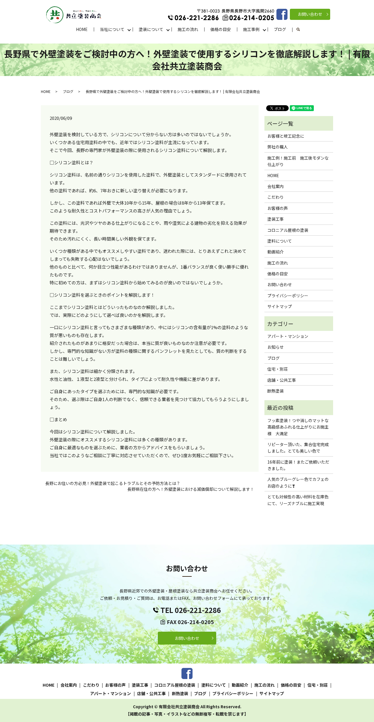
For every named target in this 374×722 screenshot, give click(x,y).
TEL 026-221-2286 (190, 610)
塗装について (151, 29)
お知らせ (275, 347)
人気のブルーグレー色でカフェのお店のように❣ (298, 482)
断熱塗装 (275, 391)
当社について (112, 29)
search (301, 29)
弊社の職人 (277, 147)
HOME (82, 29)
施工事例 (251, 29)
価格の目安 (220, 29)
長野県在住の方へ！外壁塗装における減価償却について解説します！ (190, 489)
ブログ (280, 29)
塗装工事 (275, 219)
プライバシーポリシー (287, 295)
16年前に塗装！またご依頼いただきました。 (298, 465)
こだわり (275, 197)
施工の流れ (188, 29)
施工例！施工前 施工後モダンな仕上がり (298, 161)
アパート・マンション (287, 336)
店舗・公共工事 (281, 380)
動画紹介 (275, 252)
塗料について (279, 241)
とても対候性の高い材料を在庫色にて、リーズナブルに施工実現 (297, 500)
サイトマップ (279, 306)
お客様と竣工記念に (285, 136)
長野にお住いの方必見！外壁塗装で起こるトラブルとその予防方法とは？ (112, 483)
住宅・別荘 (277, 369)
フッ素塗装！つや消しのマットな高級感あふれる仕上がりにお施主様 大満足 (298, 426)
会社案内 (275, 186)
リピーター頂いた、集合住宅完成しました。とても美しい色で (298, 447)
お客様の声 (277, 208)
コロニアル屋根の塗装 (287, 230)
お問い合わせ (310, 14)
